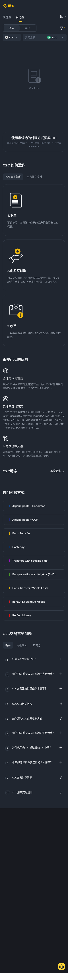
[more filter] (61, 28)
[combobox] (12, 37)
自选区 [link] (20, 17)
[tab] (7, 17)
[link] (34, 506)
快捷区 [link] (7, 17)
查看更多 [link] (55, 471)
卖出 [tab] (27, 28)
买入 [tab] (11, 28)
